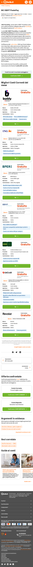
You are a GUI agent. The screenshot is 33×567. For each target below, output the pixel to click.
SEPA (27, 34)
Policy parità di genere (5, 558)
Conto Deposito (16, 402)
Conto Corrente (16, 388)
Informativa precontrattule (6, 560)
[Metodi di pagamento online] (16, 524)
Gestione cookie (4, 557)
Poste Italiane (18, 28)
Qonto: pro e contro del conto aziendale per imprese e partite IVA (9, 471)
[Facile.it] (9, 3)
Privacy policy (3, 554)
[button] (2, 2)
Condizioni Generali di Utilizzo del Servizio (8, 553)
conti (18, 379)
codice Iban (14, 44)
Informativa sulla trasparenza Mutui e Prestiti (9, 561)
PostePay (27, 26)
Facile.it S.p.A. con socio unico (26, 549)
